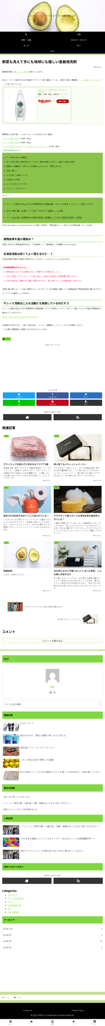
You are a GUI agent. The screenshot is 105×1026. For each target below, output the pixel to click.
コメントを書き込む (52, 641)
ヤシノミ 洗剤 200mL (10, 138)
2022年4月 (52, 941)
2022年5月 (52, 935)
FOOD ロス (12, 895)
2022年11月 (52, 928)
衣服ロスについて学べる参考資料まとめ (20, 809)
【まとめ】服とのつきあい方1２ (16, 796)
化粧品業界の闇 (14, 905)
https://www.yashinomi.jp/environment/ (19, 316)
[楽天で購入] (53, 101)
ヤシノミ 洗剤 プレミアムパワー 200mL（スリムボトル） (25, 146)
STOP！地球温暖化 (16, 898)
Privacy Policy (78, 1010)
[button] (100, 704)
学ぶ (9, 908)
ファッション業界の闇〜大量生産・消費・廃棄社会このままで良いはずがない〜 (37, 803)
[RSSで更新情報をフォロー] (77, 417)
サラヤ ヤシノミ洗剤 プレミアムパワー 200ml (52, 90)
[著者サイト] (27, 417)
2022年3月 (52, 947)
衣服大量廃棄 (13, 912)
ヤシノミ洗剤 (21, 71)
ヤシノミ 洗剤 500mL (10, 142)
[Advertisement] (52, 366)
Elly (52, 686)
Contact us (27, 1010)
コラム (7, 339)
